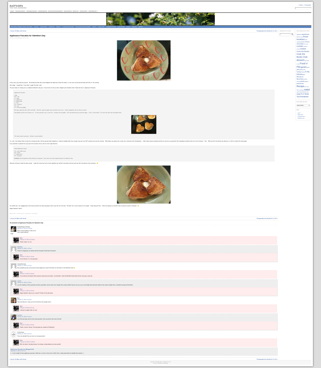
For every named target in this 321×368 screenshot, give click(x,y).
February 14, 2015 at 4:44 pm (27, 273)
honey (303, 72)
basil (298, 37)
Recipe (300, 86)
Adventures (43, 26)
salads (298, 92)
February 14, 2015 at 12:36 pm (24, 228)
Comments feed (301, 116)
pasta (302, 81)
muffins (305, 79)
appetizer (299, 34)
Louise (19, 281)
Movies (128, 26)
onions (298, 81)
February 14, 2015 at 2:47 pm (24, 265)
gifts (298, 69)
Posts (301, 5)
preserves (300, 83)
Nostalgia (51, 26)
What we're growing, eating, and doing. (21, 26)
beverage (301, 36)
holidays (299, 72)
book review (121, 26)
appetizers (305, 34)
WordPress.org (301, 118)
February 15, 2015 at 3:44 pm (27, 324)
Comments (308, 5)
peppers (306, 81)
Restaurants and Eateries (83, 26)
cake (306, 39)
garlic (308, 67)
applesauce (21, 213)
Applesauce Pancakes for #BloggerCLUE (22, 349)
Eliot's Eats (16, 6)
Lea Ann (19, 315)
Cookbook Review (111, 26)
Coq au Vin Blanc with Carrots (18, 31)
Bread (305, 37)
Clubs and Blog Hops (68, 26)
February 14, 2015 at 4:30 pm (24, 282)
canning (298, 42)
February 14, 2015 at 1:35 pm (27, 256)
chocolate (300, 44)
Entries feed (300, 114)
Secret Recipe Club (304, 92)
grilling (301, 69)
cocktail (300, 46)
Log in (299, 113)
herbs (304, 69)
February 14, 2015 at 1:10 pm (24, 248)
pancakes (34, 213)
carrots (302, 42)
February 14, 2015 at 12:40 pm (27, 239)
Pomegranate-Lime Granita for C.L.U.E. (267, 31)
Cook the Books (303, 51)
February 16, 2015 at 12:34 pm (27, 341)
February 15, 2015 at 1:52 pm (24, 316)
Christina (19, 247)
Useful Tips (101, 26)
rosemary (301, 90)
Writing (141, 26)
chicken (307, 42)
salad (307, 89)
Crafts (94, 26)
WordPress (160, 363)
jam (304, 74)
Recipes (36, 26)
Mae (18, 298)
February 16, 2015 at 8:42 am (24, 333)
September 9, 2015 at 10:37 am (18, 350)
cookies (303, 49)
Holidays (134, 26)
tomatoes (304, 97)
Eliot (21, 238)
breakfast (28, 213)
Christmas (306, 44)
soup (299, 94)
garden (304, 67)
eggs (306, 60)
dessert (300, 60)
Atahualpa (166, 363)
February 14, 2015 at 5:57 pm (27, 307)
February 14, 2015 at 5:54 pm (24, 299)
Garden (58, 26)
